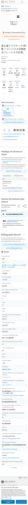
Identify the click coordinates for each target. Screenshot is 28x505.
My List (4, 131)
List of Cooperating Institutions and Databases (12, 161)
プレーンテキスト (7, 385)
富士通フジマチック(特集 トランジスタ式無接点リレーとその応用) (14, 266)
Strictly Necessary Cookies (8, 501)
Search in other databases (10, 139)
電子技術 (6, 6)
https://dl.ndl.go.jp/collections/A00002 (13, 395)
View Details (23, 86)
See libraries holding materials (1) (14, 122)
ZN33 (3, 357)
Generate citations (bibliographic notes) (14, 134)
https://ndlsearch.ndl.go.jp (9, 449)
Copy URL (9, 131)
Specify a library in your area (13, 171)
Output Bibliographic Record (11, 136)
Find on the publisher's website (15, 36)
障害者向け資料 (6, 369)
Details (10, 497)
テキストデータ (6, 377)
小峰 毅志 (4, 280)
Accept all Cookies (21, 502)
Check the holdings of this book (16, 191)
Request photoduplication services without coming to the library (7, 113)
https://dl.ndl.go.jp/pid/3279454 (11, 438)
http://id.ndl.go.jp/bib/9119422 (10, 458)
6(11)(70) (14, 8)
